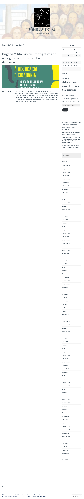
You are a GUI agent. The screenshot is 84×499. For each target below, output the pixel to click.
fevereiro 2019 (66, 233)
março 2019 (65, 229)
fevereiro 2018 (66, 273)
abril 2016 (64, 348)
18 (66, 62)
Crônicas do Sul (42, 29)
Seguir (65, 109)
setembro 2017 (66, 290)
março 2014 (65, 379)
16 (79, 59)
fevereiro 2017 (66, 314)
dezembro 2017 (66, 280)
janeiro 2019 (65, 236)
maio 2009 (64, 443)
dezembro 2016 (66, 321)
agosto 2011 (65, 406)
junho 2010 (65, 419)
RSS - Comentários (67, 462)
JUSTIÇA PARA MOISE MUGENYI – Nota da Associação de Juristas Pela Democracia (71, 147)
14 (74, 59)
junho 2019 (65, 219)
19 (68, 62)
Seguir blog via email (68, 95)
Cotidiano (74, 82)
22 (76, 62)
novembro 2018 (66, 243)
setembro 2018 (66, 250)
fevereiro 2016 (66, 355)
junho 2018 (65, 260)
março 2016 (65, 351)
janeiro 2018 (65, 277)
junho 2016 (65, 341)
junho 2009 (65, 440)
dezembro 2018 (66, 240)
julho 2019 (64, 216)
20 (71, 62)
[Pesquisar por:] (71, 155)
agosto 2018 (65, 253)
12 (68, 59)
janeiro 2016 (65, 358)
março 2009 (65, 450)
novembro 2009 (66, 429)
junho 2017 (65, 301)
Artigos (66, 82)
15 (76, 59)
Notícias (73, 86)
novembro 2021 (66, 179)
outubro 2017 (65, 287)
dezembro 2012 (66, 396)
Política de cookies (41, 496)
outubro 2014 (65, 372)
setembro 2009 (66, 436)
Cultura (64, 86)
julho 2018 (64, 257)
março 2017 (65, 311)
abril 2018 (64, 267)
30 (79, 65)
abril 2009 (64, 446)
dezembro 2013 (66, 385)
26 (68, 65)
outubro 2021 (65, 182)
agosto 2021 (65, 189)
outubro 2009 (65, 433)
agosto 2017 (65, 294)
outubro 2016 (65, 328)
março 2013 (65, 392)
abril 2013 (64, 389)
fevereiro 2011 (66, 412)
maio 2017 (64, 304)
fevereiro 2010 (66, 426)
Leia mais (33, 101)
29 (76, 65)
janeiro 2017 (65, 318)
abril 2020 (64, 199)
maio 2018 (64, 263)
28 (74, 65)
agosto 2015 (65, 368)
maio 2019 (64, 223)
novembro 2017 (66, 284)
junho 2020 (65, 192)
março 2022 (65, 168)
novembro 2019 (66, 202)
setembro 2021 (66, 185)
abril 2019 (64, 226)
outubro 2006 (65, 453)
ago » (66, 73)
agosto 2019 (65, 212)
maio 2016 (64, 345)
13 (71, 59)
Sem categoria (69, 90)
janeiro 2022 (65, 175)
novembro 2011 (66, 402)
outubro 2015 (65, 365)
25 (66, 65)
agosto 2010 (65, 416)
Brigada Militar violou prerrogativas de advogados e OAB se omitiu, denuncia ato (29, 58)
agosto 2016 (65, 334)
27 (71, 65)
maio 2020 (64, 196)
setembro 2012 (66, 399)
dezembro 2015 (66, 362)
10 (63, 59)
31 (63, 69)
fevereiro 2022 (66, 172)
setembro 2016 (66, 331)
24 (63, 65)
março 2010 (65, 423)
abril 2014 (64, 375)
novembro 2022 (66, 165)
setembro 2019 (66, 209)
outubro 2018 (65, 246)
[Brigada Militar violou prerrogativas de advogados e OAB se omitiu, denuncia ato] (30, 87)
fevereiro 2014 (66, 382)
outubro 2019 (65, 206)
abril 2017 (64, 307)
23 (79, 62)
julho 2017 (64, 297)
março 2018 (65, 270)
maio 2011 (64, 409)
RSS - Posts (65, 459)
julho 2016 (64, 338)
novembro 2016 (66, 324)
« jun (63, 73)
